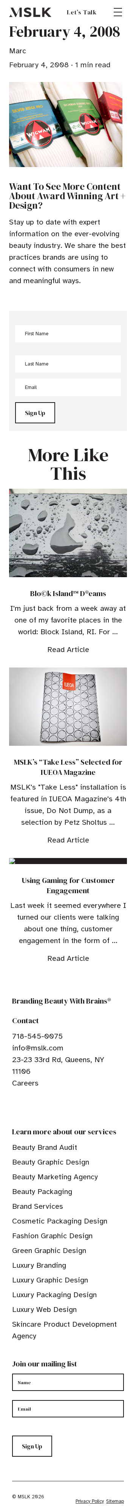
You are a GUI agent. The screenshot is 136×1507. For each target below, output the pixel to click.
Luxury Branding (39, 1265)
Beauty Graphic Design (50, 1162)
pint (39, 1106)
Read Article (68, 649)
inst (50, 1106)
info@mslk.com (37, 1048)
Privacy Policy (90, 1501)
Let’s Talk (82, 12)
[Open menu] (118, 12)
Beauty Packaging (42, 1191)
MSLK (30, 12)
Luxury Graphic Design (50, 1280)
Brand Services (37, 1206)
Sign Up (35, 413)
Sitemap (115, 1501)
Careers (25, 1083)
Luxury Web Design (44, 1309)
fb (15, 1106)
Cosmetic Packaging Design (59, 1221)
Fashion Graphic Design (52, 1236)
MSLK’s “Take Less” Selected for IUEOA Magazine (68, 767)
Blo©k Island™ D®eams (68, 593)
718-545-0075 (37, 1036)
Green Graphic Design (49, 1250)
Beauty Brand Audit (44, 1147)
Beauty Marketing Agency (55, 1177)
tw (27, 1106)
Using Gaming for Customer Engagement (68, 885)
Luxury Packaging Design (54, 1294)
